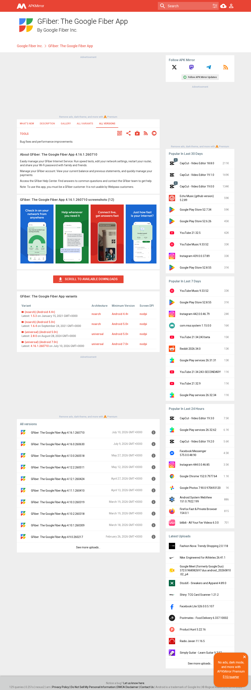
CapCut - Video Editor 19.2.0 (197, 441)
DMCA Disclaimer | (128, 687)
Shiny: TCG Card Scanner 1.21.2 (199, 594)
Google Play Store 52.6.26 (195, 221)
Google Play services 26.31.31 (198, 360)
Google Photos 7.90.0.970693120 (200, 487)
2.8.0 (34, 336)
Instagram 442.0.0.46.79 (195, 314)
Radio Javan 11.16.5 (192, 641)
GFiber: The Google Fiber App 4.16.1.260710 (58, 432)
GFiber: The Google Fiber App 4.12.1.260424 (58, 479)
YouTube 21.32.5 (190, 232)
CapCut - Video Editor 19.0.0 (197, 186)
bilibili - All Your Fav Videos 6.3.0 (199, 522)
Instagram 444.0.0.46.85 (195, 464)
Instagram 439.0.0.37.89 (195, 256)
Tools (24, 133)
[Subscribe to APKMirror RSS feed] (225, 68)
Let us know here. (134, 683)
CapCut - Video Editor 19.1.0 (197, 174)
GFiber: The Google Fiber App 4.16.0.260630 (58, 444)
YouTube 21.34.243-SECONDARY (200, 371)
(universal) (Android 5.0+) (41, 332)
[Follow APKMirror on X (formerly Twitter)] (174, 68)
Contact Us (147, 687)
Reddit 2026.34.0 (190, 348)
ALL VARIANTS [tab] (85, 123)
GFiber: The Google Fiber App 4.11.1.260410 (58, 490)
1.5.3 (34, 315)
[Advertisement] (88, 86)
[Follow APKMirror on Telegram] (208, 68)
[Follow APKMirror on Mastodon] (191, 68)
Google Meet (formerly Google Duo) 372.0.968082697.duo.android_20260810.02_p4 (205, 570)
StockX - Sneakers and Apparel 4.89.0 (203, 583)
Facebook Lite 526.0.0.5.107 (197, 606)
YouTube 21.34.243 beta (195, 337)
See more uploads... (88, 547)
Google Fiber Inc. (60, 30)
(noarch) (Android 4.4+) (40, 312)
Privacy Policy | (61, 687)
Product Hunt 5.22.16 (193, 629)
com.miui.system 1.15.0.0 (195, 325)
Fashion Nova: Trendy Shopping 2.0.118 (204, 546)
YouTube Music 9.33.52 (194, 244)
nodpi (143, 314)
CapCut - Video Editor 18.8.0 (197, 163)
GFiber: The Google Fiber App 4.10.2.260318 (58, 513)
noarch (96, 314)
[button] (119, 134)
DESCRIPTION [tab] (47, 123)
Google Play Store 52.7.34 (195, 209)
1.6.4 (34, 326)
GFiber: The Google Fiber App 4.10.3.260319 (58, 502)
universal (98, 334)
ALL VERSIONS (107, 123)
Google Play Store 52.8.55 (195, 267)
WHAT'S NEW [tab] (27, 123)
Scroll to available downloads (91, 279)
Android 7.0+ (120, 344)
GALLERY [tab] (66, 123)
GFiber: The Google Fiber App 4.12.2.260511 (58, 467)
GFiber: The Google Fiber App (70, 46)
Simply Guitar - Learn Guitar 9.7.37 (201, 652)
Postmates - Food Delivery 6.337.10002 (204, 617)
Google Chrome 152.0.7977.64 (198, 476)
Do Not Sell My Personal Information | (94, 687)
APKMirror (36, 6)
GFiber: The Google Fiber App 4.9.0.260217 (57, 537)
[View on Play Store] (137, 134)
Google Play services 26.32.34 (198, 395)
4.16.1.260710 (40, 346)
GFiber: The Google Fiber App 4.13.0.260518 (58, 455)
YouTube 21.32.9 (190, 383)
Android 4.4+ (120, 314)
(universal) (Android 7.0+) (41, 342)
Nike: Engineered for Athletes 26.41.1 (203, 557)
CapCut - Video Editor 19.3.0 (197, 418)
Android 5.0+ (120, 324)
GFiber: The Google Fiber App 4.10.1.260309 (58, 525)
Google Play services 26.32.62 (198, 429)
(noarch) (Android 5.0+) (40, 322)
